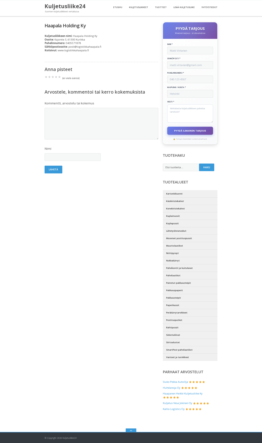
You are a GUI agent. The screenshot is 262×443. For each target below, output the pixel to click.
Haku (206, 167)
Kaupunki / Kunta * (176, 87)
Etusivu (117, 7)
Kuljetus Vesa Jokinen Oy (177, 403)
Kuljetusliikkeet (138, 7)
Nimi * (170, 44)
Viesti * (170, 102)
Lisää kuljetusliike (184, 7)
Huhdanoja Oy (171, 387)
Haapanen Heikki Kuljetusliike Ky (183, 393)
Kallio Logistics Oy (174, 409)
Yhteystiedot (209, 7)
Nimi (48, 149)
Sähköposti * (174, 58)
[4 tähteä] (56, 76)
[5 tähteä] (59, 76)
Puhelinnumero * (175, 73)
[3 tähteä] (52, 76)
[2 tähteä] (49, 76)
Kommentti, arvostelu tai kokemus (69, 103)
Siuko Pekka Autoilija (175, 382)
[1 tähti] (46, 76)
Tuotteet (161, 7)
